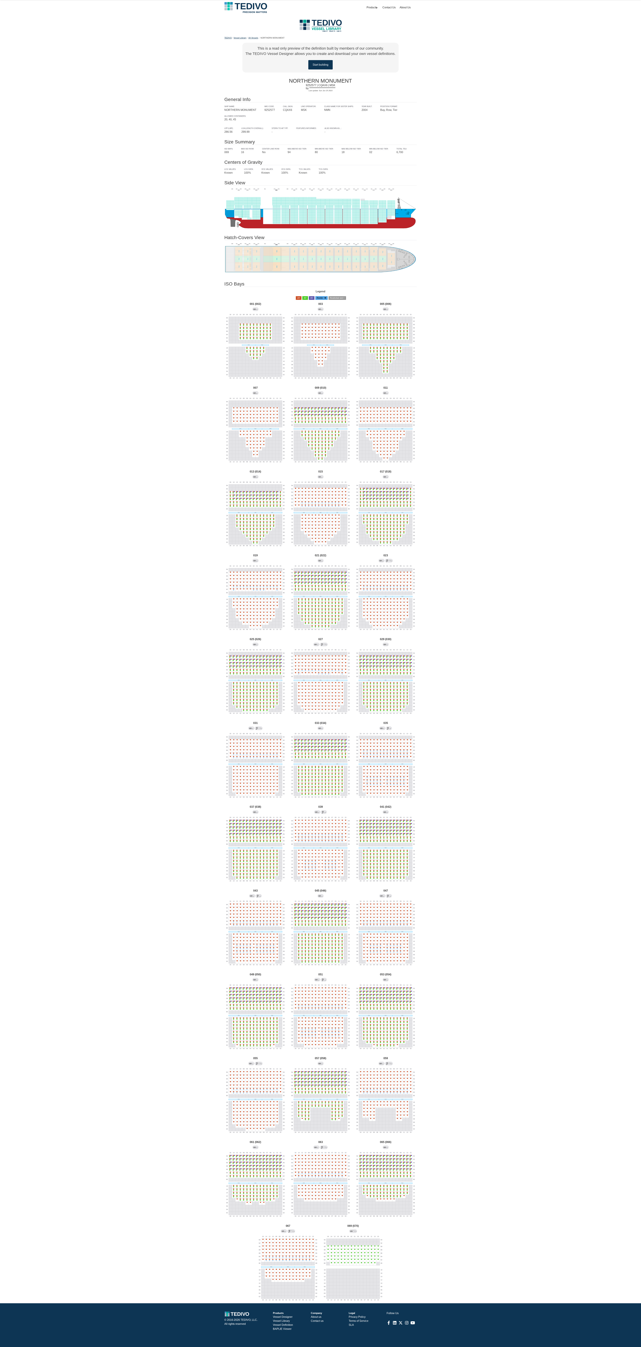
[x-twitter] (401, 1323)
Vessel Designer (282, 1316)
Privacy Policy (357, 1316)
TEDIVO (228, 38)
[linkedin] (395, 1323)
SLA (351, 1324)
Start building (320, 64)
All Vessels (253, 38)
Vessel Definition (283, 1324)
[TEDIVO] (246, 7)
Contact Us (389, 7)
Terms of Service (358, 1320)
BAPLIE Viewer (282, 1328)
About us (316, 1316)
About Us (405, 7)
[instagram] (407, 1323)
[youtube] (413, 1323)
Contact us (317, 1320)
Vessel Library (240, 38)
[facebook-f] (389, 1323)
